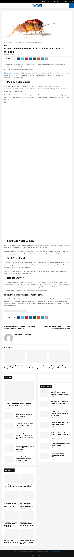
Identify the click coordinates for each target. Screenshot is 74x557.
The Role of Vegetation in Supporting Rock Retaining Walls (26, 486)
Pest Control (22, 311)
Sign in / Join (56, 1)
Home (6, 45)
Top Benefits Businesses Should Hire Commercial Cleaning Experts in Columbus (25, 458)
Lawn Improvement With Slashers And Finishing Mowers (27, 542)
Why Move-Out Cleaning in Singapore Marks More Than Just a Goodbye (24, 414)
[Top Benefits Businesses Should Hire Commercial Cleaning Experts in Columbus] (9, 459)
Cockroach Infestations (11, 311)
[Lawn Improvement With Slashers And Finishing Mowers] (27, 534)
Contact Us (64, 1)
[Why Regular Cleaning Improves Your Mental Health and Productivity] (9, 448)
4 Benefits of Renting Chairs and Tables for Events (60, 444)
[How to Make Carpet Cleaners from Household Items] (9, 426)
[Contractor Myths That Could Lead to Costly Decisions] (44, 425)
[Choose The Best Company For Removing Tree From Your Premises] (27, 515)
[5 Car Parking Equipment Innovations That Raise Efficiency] (44, 456)
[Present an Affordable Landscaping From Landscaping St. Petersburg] (11, 515)
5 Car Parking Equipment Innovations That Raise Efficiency (58, 455)
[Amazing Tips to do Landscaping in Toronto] (11, 534)
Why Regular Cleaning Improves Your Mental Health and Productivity (25, 447)
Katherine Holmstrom (10, 54)
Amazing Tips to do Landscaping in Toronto (11, 541)
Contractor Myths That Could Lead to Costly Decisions (59, 423)
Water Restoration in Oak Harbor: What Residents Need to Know (17, 404)
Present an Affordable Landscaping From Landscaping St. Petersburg (10, 524)
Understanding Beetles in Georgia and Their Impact (57, 367)
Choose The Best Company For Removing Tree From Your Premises (27, 523)
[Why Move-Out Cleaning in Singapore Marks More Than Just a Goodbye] (9, 415)
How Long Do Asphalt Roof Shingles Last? (12, 367)
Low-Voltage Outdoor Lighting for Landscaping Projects (11, 486)
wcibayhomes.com (54, 551)
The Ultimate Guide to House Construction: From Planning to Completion (20, 327)
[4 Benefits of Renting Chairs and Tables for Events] (44, 446)
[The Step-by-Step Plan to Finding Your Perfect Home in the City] (44, 435)
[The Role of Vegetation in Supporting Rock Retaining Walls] (27, 478)
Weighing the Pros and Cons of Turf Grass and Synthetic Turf (57, 327)
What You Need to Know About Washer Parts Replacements (36, 367)
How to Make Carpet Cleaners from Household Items (24, 424)
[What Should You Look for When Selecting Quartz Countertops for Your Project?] (44, 414)
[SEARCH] (68, 378)
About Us (71, 1)
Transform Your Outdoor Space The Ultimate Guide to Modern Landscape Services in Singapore (27, 505)
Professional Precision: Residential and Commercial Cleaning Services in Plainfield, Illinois (24, 436)
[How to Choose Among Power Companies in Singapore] (44, 404)
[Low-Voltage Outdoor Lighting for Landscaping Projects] (11, 478)
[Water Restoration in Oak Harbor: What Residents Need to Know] (19, 391)
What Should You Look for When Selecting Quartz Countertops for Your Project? (60, 413)
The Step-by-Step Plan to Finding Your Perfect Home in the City (59, 434)
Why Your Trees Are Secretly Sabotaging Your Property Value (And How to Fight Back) (11, 504)
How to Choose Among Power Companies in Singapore (59, 402)
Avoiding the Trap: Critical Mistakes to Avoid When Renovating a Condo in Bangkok (60, 392)
